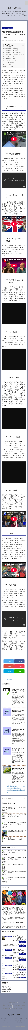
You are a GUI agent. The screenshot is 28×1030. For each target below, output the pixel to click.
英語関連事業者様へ (7, 989)
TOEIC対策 (9, 1005)
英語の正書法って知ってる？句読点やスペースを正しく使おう (18, 691)
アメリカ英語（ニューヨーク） (12, 47)
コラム (4, 679)
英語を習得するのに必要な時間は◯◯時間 (18, 711)
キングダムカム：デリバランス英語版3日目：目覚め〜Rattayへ (19, 958)
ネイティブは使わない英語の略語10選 (18, 749)
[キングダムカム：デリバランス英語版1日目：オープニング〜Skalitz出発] (7, 975)
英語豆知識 (9, 679)
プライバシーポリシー (8, 988)
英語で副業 (8, 1004)
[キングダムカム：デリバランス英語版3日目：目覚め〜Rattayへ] (7, 959)
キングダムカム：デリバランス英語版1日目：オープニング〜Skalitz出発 (19, 974)
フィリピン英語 (9, 66)
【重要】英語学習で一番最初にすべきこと (18, 729)
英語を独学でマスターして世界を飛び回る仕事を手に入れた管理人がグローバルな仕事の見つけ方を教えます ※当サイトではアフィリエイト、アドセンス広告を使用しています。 (14, 1020)
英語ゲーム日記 (17, 1005)
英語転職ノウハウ (16, 1004)
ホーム (5, 1002)
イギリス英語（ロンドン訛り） (12, 50)
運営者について (6, 991)
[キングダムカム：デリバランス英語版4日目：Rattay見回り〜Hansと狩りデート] (7, 951)
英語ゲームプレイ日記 (8, 931)
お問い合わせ (5, 986)
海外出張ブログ (17, 1007)
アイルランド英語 (9, 56)
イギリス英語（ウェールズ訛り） (13, 52)
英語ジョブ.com (14, 8)
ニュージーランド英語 (10, 60)
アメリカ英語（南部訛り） (11, 49)
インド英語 (8, 64)
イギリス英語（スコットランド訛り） (14, 54)
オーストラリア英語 (9, 58)
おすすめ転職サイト (12, 1002)
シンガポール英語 (9, 62)
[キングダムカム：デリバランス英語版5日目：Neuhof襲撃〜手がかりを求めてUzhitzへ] (7, 938)
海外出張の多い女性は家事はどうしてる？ (18, 769)
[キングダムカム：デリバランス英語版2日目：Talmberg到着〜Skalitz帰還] (7, 967)
